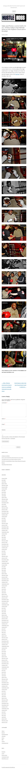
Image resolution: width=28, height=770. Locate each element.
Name (3, 418)
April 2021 (4, 554)
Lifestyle (3, 736)
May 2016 (4, 653)
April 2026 (4, 482)
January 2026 (4, 487)
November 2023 (5, 513)
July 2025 (3, 490)
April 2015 (4, 675)
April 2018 (4, 613)
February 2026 (5, 485)
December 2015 (5, 661)
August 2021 (4, 549)
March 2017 (4, 635)
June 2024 (4, 504)
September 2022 (5, 532)
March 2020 (4, 573)
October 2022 (4, 530)
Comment (4, 402)
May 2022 (4, 537)
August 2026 (4, 478)
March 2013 (4, 719)
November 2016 (5, 642)
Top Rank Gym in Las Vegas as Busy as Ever (11, 459)
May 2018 (4, 611)
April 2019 (4, 592)
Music (3, 738)
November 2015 (5, 663)
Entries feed (4, 755)
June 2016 (4, 651)
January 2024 (4, 509)
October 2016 (4, 644)
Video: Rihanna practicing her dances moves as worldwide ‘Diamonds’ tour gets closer (7, 387)
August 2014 (4, 689)
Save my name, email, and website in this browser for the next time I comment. (13, 437)
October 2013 (4, 706)
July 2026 (3, 480)
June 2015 (4, 672)
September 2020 (5, 563)
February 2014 (5, 700)
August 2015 (4, 668)
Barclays (17, 74)
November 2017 (5, 622)
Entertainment (5, 734)
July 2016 (3, 649)
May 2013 (4, 715)
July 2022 (3, 535)
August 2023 (4, 516)
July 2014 (3, 691)
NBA (3, 739)
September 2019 (5, 584)
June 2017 (4, 630)
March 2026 (4, 483)
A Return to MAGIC (6, 456)
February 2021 (5, 556)
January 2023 (4, 525)
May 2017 (4, 632)
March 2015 (4, 677)
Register (3, 751)
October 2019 (4, 582)
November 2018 (5, 601)
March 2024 (4, 506)
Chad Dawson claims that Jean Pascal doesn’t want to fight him (20, 385)
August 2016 (4, 648)
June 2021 (4, 552)
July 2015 (3, 670)
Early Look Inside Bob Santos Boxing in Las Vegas (12, 457)
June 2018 (4, 610)
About (3, 731)
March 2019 (4, 594)
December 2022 (5, 526)
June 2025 (4, 492)
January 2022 (4, 542)
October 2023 (4, 514)
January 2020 (4, 577)
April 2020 (4, 571)
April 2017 (4, 634)
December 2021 (5, 544)
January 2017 (4, 639)
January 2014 (4, 701)
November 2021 (5, 546)
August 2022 (4, 533)
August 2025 (4, 488)
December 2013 (5, 703)
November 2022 (5, 528)
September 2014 (5, 687)
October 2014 (4, 686)
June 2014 (4, 693)
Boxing (3, 732)
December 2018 (5, 599)
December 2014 (5, 682)
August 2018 (4, 606)
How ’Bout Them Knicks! (7, 464)
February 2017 (5, 637)
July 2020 (3, 566)
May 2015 (4, 674)
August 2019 (4, 585)
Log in (3, 753)
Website (3, 430)
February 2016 (5, 658)
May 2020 (4, 570)
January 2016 (4, 660)
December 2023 (5, 511)
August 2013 (4, 710)
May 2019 (4, 591)
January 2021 (4, 558)
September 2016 (5, 646)
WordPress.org (5, 758)
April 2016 (4, 655)
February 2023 (5, 523)
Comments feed (5, 757)
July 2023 (3, 518)
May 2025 (4, 494)
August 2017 (4, 627)
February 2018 (5, 616)
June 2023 (4, 520)
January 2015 (4, 680)
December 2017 (5, 620)
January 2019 (4, 597)
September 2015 (5, 667)
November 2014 (5, 684)
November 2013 (5, 705)
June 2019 (4, 589)
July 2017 (3, 629)
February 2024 (5, 507)
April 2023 (4, 521)
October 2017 (4, 623)
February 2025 (5, 499)
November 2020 (5, 559)
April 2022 (4, 539)
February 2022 (5, 540)
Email (3, 424)
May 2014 (4, 694)
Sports (3, 741)
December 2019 (5, 578)
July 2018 (3, 608)
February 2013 (5, 720)
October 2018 (4, 603)
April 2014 (4, 696)
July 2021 (3, 551)
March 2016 (4, 656)
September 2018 (5, 604)
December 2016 (5, 641)
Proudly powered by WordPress (8, 767)
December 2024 (5, 502)
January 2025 (4, 501)
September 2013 (5, 708)
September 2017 (5, 625)
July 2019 (3, 587)
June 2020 (4, 568)
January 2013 (4, 722)
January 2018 (4, 618)
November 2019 (5, 580)
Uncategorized (5, 743)
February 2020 (5, 575)
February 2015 (5, 679)
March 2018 (4, 615)
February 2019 (5, 596)
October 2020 (4, 561)
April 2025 (4, 495)
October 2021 (4, 547)
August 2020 (4, 565)
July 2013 (3, 712)
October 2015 (4, 665)
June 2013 (4, 713)
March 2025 (4, 497)
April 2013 (4, 717)
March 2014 (4, 698)
